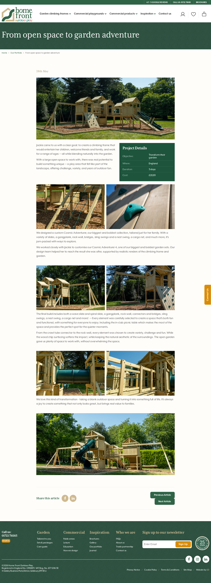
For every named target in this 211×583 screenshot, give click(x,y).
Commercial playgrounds (89, 13)
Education (68, 546)
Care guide (42, 546)
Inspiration (99, 532)
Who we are (125, 532)
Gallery (93, 542)
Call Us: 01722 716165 (182, 2)
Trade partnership (124, 546)
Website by (202, 570)
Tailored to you (44, 539)
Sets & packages (45, 542)
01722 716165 (9, 536)
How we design (70, 550)
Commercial (74, 532)
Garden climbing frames (54, 13)
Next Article (164, 501)
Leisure (66, 542)
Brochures (201, 2)
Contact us (165, 13)
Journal (93, 550)
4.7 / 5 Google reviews (157, 2)
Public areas (69, 539)
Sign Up (183, 544)
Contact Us (207, 295)
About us (120, 542)
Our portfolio (96, 546)
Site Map (188, 570)
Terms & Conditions (170, 570)
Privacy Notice (133, 570)
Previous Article (162, 495)
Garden (43, 532)
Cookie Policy (150, 570)
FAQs (118, 539)
